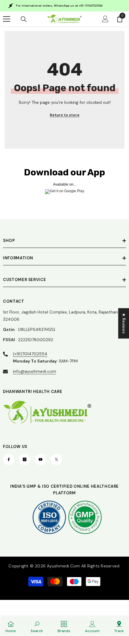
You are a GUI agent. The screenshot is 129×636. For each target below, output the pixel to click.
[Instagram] (24, 459)
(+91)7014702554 (30, 354)
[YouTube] (40, 459)
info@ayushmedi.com (34, 371)
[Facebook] (8, 459)
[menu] (6, 19)
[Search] (23, 19)
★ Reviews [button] (124, 323)
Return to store (65, 115)
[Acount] (105, 19)
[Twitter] (56, 459)
